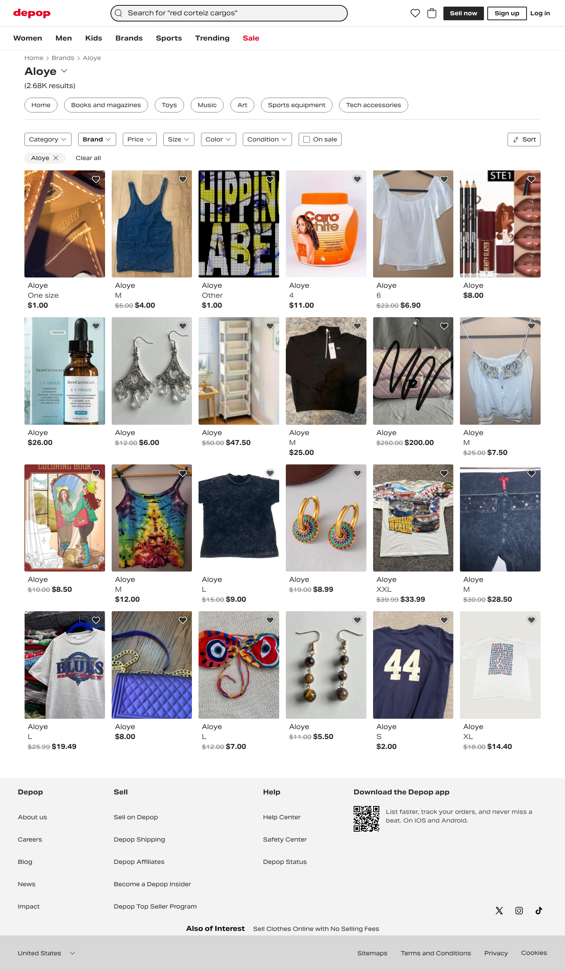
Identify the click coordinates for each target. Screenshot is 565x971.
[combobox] (229, 13)
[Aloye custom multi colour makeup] (500, 224)
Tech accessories (373, 105)
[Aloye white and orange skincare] (64, 371)
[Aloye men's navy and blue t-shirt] (413, 665)
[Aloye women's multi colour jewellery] (326, 518)
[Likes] (415, 13)
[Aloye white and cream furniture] (239, 371)
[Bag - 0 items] (432, 13)
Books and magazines (106, 105)
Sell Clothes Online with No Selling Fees (316, 929)
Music (207, 105)
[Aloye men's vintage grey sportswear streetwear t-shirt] (64, 665)
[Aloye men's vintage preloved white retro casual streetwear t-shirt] (500, 665)
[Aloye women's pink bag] (413, 371)
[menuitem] (28, 38)
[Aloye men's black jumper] (326, 371)
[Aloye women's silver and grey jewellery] (152, 371)
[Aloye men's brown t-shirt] (239, 518)
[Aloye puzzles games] (64, 518)
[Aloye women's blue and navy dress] (152, 224)
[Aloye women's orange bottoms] (326, 224)
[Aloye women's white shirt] (413, 224)
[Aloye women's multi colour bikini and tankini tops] (239, 665)
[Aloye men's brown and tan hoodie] (64, 224)
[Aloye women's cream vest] (500, 371)
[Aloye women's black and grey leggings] (500, 518)
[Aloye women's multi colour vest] (152, 518)
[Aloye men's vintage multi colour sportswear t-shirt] (239, 224)
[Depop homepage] (31, 13)
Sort (529, 139)
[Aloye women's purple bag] (152, 665)
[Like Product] (96, 179)
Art (242, 105)
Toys (169, 105)
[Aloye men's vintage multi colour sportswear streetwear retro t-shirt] (413, 518)
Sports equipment (297, 105)
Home (40, 105)
